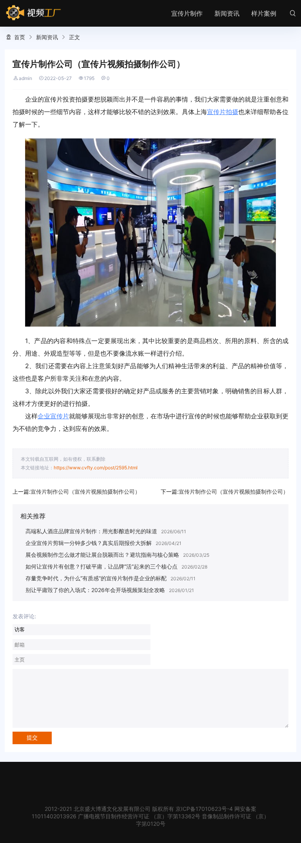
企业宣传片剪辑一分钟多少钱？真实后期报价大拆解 (88, 543)
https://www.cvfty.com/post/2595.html (96, 468)
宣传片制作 (187, 13)
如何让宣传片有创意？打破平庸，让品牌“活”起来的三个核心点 (101, 566)
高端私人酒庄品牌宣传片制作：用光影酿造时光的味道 (91, 531)
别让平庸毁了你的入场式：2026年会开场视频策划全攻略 (95, 590)
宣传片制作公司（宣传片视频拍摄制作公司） (85, 491)
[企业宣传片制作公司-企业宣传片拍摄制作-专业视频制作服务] (33, 13)
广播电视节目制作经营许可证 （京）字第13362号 (139, 816)
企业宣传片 (53, 416)
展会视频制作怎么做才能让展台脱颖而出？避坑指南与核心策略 (102, 554)
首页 (19, 37)
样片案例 (263, 13)
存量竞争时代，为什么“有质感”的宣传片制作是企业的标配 (96, 578)
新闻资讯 (226, 13)
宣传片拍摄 (222, 112)
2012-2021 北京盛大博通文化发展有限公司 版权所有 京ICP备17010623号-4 (139, 808)
